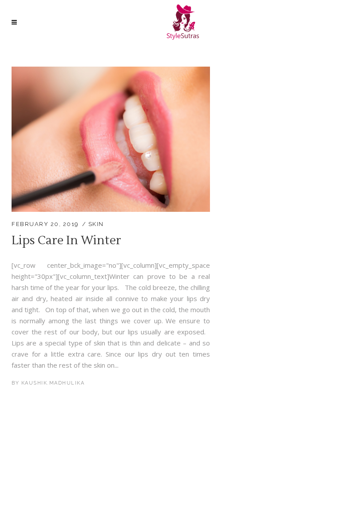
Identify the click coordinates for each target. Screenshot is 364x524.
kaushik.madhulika (53, 383)
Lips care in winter (66, 240)
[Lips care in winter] (111, 71)
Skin (96, 224)
